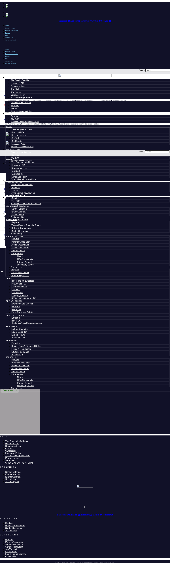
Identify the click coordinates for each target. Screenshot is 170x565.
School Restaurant (20, 248)
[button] (85, 44)
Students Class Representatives (26, 203)
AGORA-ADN (9, 61)
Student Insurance (20, 231)
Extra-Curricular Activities (23, 193)
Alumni (7, 49)
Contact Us (16, 267)
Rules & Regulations (21, 228)
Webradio (9, 460)
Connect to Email (10, 40)
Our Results (17, 174)
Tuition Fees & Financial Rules (26, 225)
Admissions (11, 220)
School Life (12, 236)
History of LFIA (18, 165)
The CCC (15, 201)
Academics (11, 206)
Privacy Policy (12, 458)
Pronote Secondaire (11, 30)
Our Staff (15, 171)
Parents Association (20, 242)
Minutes (15, 239)
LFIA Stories (17, 253)
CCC (6, 58)
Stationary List (17, 217)
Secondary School (15, 195)
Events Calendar (13, 477)
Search (142, 70)
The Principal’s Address (22, 162)
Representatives (19, 168)
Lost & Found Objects (15, 554)
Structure (15, 187)
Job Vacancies (18, 250)
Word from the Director (22, 184)
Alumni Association (20, 245)
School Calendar (19, 209)
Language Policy (19, 177)
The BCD (15, 190)
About (9, 160)
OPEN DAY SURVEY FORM (19, 463)
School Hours (17, 215)
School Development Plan (23, 179)
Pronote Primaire (10, 51)
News (20, 256)
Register (7, 56)
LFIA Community (25, 259)
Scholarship (16, 234)
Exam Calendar (18, 212)
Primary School (14, 182)
